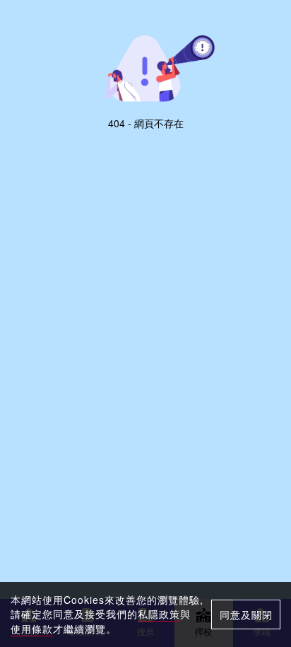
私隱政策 (159, 614)
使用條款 (32, 629)
